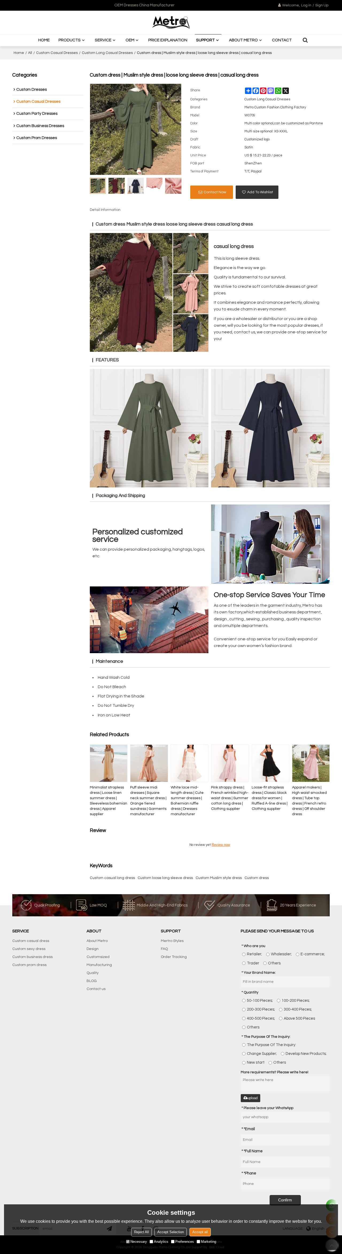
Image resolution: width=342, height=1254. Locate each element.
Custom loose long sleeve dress (165, 878)
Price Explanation (167, 40)
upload (252, 1098)
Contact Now (215, 192)
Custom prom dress (29, 965)
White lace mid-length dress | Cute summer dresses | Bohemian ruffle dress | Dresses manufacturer (187, 801)
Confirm (285, 1200)
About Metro (243, 40)
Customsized (98, 957)
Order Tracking (174, 957)
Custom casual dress (30, 941)
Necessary (138, 1242)
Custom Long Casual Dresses (107, 53)
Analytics (161, 1242)
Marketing (208, 1242)
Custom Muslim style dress (219, 878)
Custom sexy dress (28, 949)
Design (93, 949)
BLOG (92, 981)
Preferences (184, 1242)
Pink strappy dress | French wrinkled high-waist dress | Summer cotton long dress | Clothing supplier (229, 798)
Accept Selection (170, 1232)
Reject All (141, 1232)
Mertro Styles (172, 941)
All (30, 53)
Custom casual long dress (112, 878)
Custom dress (256, 878)
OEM (130, 40)
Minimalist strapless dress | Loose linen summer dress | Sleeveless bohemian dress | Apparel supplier (108, 801)
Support (205, 40)
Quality (93, 973)
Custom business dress (32, 957)
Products (70, 40)
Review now (221, 845)
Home (44, 40)
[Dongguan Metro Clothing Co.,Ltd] (171, 22)
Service (103, 40)
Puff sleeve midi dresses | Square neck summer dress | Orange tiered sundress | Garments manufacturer (148, 801)
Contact (282, 40)
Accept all (200, 1232)
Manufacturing (99, 965)
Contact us (96, 989)
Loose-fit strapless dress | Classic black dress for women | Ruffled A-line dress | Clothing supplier (269, 798)
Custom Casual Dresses (57, 53)
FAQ (164, 949)
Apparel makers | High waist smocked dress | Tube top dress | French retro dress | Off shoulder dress (309, 801)
